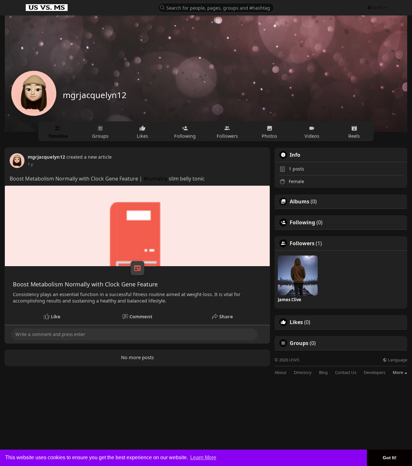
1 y (30, 164)
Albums (299, 201)
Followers (302, 243)
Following (302, 222)
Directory (303, 372)
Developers (374, 372)
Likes (296, 322)
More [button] (398, 372)
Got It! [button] (390, 457)
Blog (323, 372)
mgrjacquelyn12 (94, 95)
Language (397, 360)
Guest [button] (377, 7)
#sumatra (155, 178)
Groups (299, 343)
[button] (216, 7)
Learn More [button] (203, 457)
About (280, 372)
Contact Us (345, 372)
